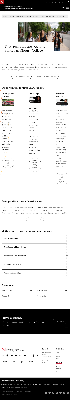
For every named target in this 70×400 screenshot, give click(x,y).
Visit (13, 362)
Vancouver (24, 387)
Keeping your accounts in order (15, 255)
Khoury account (7, 290)
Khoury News (58, 357)
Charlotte (23, 384)
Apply (21, 362)
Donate (30, 362)
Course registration (11, 238)
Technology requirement (13, 264)
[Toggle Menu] (67, 7)
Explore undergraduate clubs (7, 162)
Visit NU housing (33, 220)
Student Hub (6, 296)
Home (5, 16)
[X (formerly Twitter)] (49, 393)
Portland (61, 384)
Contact (4, 362)
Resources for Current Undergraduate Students (24, 16)
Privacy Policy (19, 391)
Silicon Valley (10, 387)
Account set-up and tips (12, 273)
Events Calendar (58, 367)
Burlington (16, 384)
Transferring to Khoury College (15, 247)
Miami (35, 384)
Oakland (55, 384)
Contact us (59, 321)
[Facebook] (46, 393)
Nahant (40, 384)
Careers (58, 372)
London (30, 384)
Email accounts (42, 290)
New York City (48, 384)
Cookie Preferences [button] (6, 397)
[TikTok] (68, 393)
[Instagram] (60, 393)
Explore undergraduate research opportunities (61, 178)
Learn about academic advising (45, 76)
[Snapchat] (64, 393)
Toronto (17, 387)
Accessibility (28, 391)
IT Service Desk (42, 296)
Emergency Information (7, 391)
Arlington (4, 384)
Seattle (3, 387)
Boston (10, 384)
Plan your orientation (20, 76)
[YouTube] (53, 393)
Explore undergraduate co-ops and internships (34, 165)
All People (59, 362)
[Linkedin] (57, 393)
